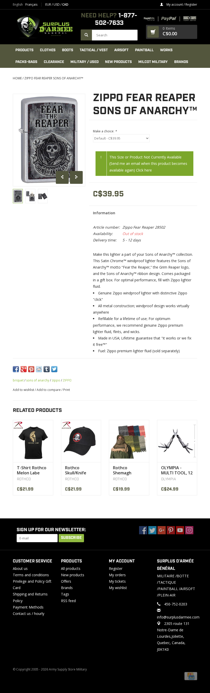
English (18, 5)
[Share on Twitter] (54, 369)
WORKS (166, 50)
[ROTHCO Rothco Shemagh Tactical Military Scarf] (129, 441)
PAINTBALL (144, 50)
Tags (65, 594)
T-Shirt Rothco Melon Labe (31, 470)
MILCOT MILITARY (153, 62)
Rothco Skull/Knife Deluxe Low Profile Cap (76, 470)
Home (17, 78)
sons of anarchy (37, 380)
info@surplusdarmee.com (178, 617)
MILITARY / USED (84, 62)
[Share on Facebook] (16, 369)
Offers (66, 581)
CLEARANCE (54, 62)
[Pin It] (31, 369)
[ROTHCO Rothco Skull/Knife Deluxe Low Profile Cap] (81, 441)
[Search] (86, 34)
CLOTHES (48, 50)
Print (66, 390)
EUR (48, 4)
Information (104, 212)
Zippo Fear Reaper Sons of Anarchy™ (53, 78)
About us (20, 568)
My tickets (117, 581)
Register (115, 568)
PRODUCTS (24, 50)
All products (70, 568)
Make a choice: (105, 131)
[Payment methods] (190, 676)
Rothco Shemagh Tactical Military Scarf (129, 470)
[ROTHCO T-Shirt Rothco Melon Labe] (33, 441)
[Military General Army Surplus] (44, 27)
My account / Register (181, 4)
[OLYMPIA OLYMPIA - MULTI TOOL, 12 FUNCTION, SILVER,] (177, 441)
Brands (181, 62)
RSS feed (68, 600)
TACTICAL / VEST (94, 50)
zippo (56, 380)
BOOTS (67, 50)
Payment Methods (28, 607)
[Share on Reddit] (39, 369)
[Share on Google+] (23, 369)
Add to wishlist (23, 390)
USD (57, 4)
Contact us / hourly (28, 613)
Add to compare (49, 390)
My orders (117, 574)
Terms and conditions (31, 574)
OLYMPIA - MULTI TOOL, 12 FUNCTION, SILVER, (177, 470)
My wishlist (118, 587)
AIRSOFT (121, 50)
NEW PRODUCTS (118, 62)
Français (31, 5)
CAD (65, 4)
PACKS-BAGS (26, 62)
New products (72, 574)
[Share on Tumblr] (47, 369)
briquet (18, 380)
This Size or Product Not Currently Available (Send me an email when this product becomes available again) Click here (148, 163)
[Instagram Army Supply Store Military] (189, 530)
